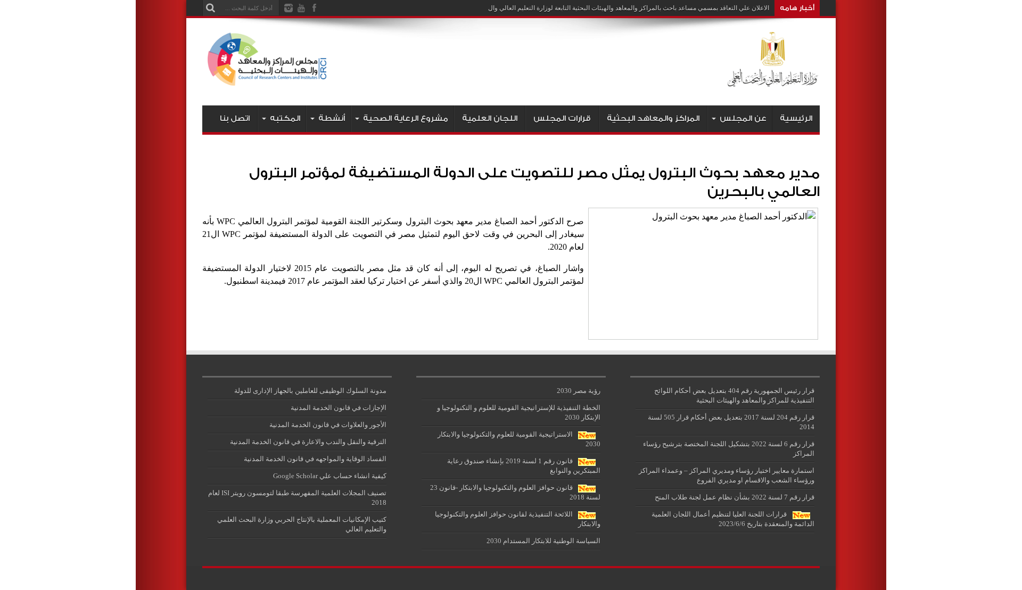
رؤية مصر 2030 (578, 391)
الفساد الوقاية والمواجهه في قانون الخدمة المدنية (315, 459)
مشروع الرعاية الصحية (405, 118)
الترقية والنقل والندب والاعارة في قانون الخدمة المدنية (308, 442)
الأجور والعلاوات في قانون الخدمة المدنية (327, 425)
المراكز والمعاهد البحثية (653, 118)
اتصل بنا (235, 118)
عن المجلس (743, 118)
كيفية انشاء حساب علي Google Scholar (329, 476)
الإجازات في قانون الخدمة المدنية (338, 408)
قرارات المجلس (562, 118)
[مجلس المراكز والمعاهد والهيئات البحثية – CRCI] (511, 79)
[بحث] (210, 8)
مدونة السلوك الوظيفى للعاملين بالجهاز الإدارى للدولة (310, 391)
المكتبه (285, 118)
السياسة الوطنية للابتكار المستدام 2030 (543, 541)
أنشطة (331, 118)
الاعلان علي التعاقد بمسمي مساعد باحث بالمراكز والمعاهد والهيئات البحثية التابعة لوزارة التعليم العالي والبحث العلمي (613, 8)
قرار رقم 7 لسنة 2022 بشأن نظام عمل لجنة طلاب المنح (734, 497)
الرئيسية (796, 118)
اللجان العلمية (489, 118)
